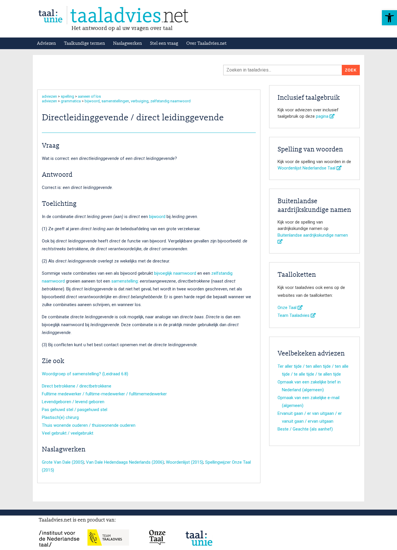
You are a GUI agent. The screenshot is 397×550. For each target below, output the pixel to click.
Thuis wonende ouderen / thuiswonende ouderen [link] (88, 425)
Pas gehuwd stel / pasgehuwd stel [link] (74, 409)
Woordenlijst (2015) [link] (184, 462)
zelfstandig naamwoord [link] (170, 101)
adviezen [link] (49, 96)
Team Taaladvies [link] (294, 315)
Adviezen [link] (46, 43)
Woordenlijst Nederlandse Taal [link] (307, 168)
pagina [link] (323, 116)
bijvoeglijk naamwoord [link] (175, 273)
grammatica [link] (71, 101)
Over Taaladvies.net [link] (206, 43)
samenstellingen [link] (115, 101)
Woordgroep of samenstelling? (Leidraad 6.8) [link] (85, 373)
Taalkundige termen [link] (84, 43)
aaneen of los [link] (89, 96)
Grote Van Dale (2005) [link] (63, 462)
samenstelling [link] (124, 281)
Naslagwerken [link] (127, 43)
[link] (389, 17)
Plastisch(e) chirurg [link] (60, 417)
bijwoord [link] (92, 101)
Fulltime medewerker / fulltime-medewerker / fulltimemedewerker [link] (104, 394)
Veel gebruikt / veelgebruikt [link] (67, 433)
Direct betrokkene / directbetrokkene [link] (76, 386)
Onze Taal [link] (288, 307)
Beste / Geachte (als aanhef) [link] (305, 429)
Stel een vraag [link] (164, 43)
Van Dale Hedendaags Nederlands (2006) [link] (125, 462)
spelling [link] (67, 96)
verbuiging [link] (140, 101)
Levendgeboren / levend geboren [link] (73, 401)
